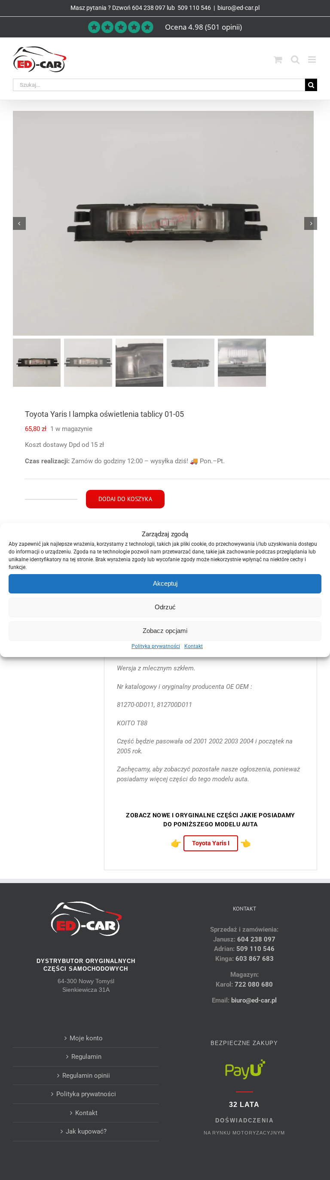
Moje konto (86, 1038)
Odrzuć (165, 607)
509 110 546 (193, 7)
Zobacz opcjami (165, 630)
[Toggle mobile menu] (312, 59)
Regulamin (86, 1057)
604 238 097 (148, 7)
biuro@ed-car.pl (238, 7)
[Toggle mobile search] (295, 59)
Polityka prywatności (155, 646)
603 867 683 (254, 959)
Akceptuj (165, 583)
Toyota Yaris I (210, 843)
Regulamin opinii (86, 1075)
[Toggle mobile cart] (278, 59)
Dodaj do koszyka (125, 499)
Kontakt (193, 646)
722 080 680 (253, 984)
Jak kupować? (86, 1131)
